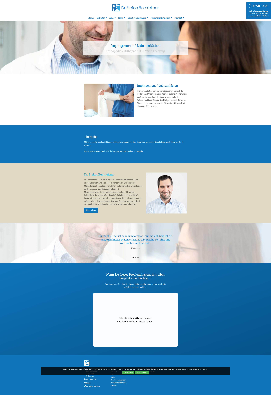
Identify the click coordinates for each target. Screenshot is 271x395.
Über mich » (91, 210)
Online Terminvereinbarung (258, 11)
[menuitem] (91, 18)
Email (88, 383)
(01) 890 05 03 (91, 379)
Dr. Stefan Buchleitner (135, 7)
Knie (111, 18)
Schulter (101, 18)
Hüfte (120, 18)
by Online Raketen (93, 386)
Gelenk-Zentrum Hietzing (259, 14)
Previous (81, 242)
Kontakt (178, 18)
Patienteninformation (160, 18)
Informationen (141, 372)
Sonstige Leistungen (137, 18)
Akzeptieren (128, 372)
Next (190, 242)
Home (91, 18)
